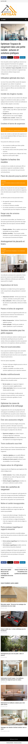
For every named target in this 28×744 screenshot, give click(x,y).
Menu (4, 19)
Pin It (17, 57)
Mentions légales (10, 742)
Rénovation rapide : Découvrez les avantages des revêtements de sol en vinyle (13, 605)
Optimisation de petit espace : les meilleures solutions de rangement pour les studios (12, 679)
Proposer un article (17, 742)
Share (4, 57)
